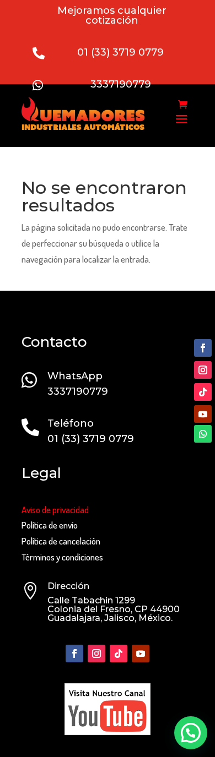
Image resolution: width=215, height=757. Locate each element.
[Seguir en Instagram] (203, 370)
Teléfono (70, 423)
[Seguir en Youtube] (203, 414)
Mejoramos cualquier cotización (111, 15)
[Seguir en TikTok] (203, 392)
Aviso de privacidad (55, 509)
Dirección (68, 586)
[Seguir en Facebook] (203, 348)
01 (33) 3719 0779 (120, 52)
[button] (190, 732)
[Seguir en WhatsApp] (203, 434)
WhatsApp (75, 376)
